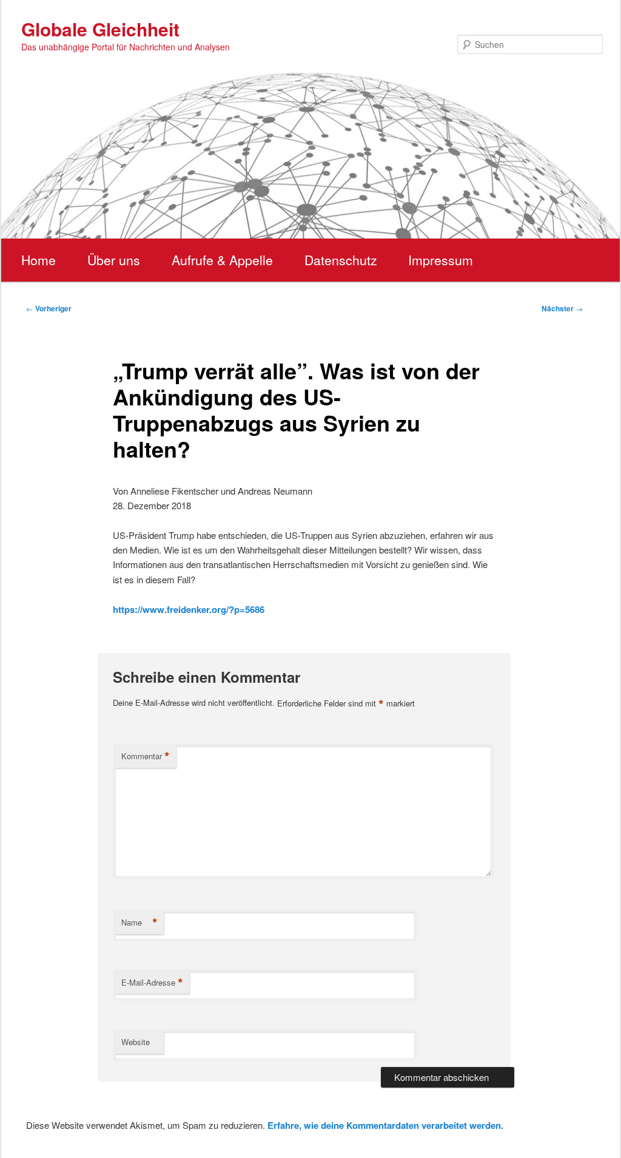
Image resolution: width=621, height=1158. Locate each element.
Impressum (440, 260)
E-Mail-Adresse (152, 982)
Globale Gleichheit (100, 29)
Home (38, 260)
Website (135, 1042)
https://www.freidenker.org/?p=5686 (188, 609)
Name (139, 922)
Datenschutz (340, 260)
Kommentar (145, 756)
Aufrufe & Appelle (222, 260)
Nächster (562, 308)
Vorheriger (49, 308)
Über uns (113, 260)
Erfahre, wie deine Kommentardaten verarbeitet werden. (385, 1125)
